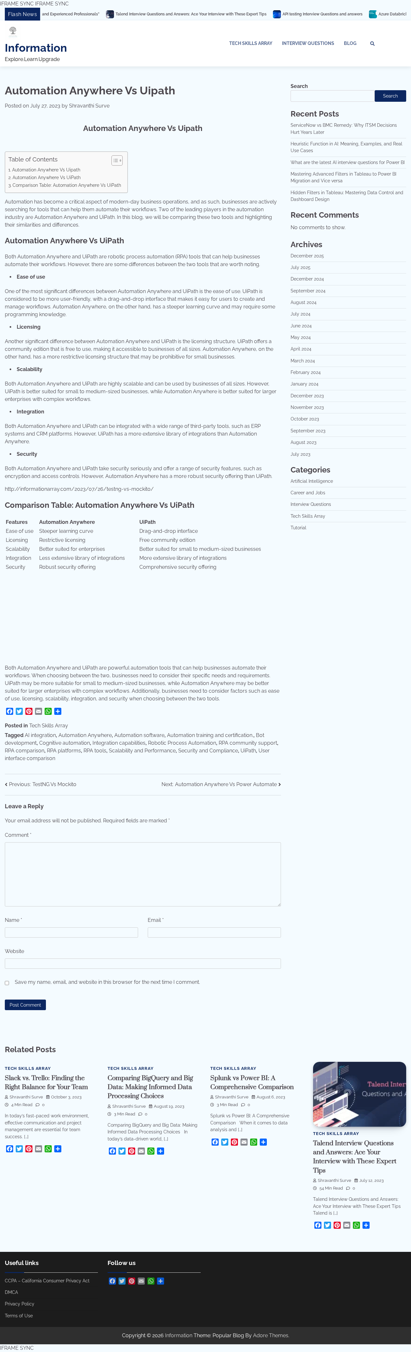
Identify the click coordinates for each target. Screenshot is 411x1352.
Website (14, 951)
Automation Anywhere (85, 735)
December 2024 (307, 279)
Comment (18, 835)
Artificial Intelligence (312, 481)
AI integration (40, 735)
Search (299, 86)
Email (156, 920)
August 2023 (303, 442)
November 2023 (307, 407)
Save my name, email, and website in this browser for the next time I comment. (107, 982)
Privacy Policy (19, 1303)
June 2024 (301, 325)
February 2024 (306, 372)
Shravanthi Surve (89, 106)
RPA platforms (64, 751)
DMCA (11, 1292)
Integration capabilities (118, 743)
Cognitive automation (64, 743)
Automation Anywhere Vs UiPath (47, 177)
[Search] (372, 43)
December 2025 (307, 255)
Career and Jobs (308, 492)
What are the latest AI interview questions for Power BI (348, 162)
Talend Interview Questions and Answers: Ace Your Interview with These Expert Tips (149, 14)
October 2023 (305, 418)
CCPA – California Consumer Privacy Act (47, 1280)
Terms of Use (19, 1315)
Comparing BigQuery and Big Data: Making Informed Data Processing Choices (150, 1087)
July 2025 (300, 267)
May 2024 (301, 337)
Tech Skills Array (250, 43)
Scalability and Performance (142, 751)
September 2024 (308, 290)
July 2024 (300, 313)
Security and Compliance (208, 751)
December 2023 (307, 395)
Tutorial (298, 527)
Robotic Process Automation (182, 743)
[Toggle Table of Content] (114, 160)
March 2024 (303, 360)
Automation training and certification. (210, 735)
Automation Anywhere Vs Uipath (46, 169)
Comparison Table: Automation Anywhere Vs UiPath (67, 185)
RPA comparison (24, 751)
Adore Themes (270, 1335)
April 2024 (301, 348)
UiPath (248, 751)
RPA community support (248, 743)
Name (13, 920)
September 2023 (308, 430)
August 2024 (304, 302)
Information (36, 47)
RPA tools (94, 751)
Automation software (139, 735)
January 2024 (305, 383)
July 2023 (300, 454)
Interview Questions (308, 43)
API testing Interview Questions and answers (281, 14)
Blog (350, 43)
